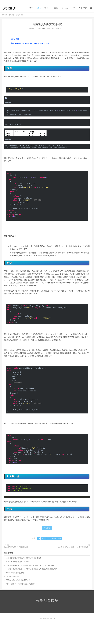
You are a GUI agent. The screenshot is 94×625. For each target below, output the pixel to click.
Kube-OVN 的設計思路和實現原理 (16, 547)
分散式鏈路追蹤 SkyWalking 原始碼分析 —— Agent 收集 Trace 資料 (30, 565)
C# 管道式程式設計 (13, 576)
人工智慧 (83, 8)
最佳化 (54, 538)
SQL (48, 538)
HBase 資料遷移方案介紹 (15, 573)
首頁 (31, 8)
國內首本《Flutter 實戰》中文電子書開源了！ (74, 547)
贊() (48, 528)
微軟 (59, 538)
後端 (39, 8)
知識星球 (9, 8)
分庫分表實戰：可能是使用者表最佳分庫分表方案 (23, 558)
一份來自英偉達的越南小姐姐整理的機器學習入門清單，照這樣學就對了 (32, 569)
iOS (73, 8)
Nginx (43, 538)
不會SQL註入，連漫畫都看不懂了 (18, 580)
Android (65, 8)
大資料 (55, 8)
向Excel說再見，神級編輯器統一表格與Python (22, 584)
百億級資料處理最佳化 (47, 24)
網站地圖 (52, 618)
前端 (46, 8)
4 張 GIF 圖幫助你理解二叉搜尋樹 (18, 562)
